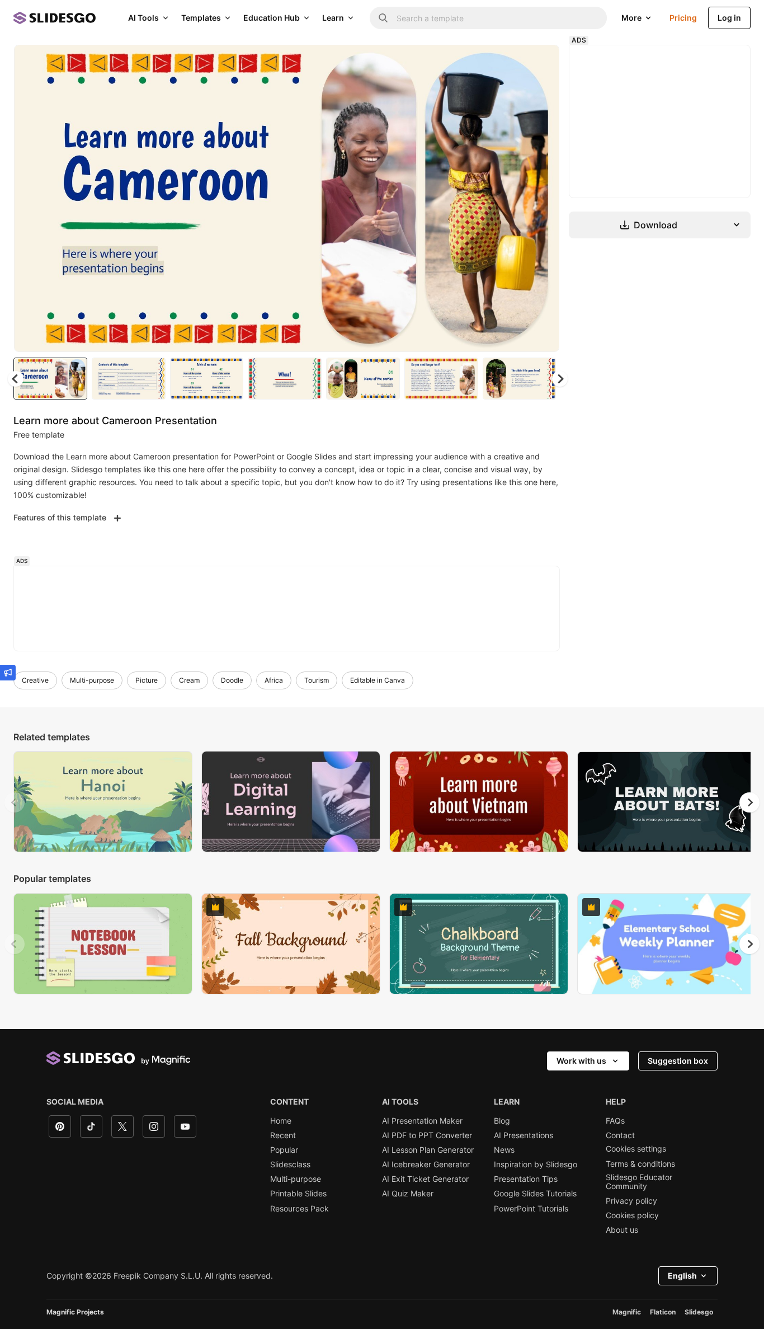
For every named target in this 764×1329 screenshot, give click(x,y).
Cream (189, 680)
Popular (284, 1149)
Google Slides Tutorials (535, 1193)
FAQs (615, 1120)
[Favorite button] (511, 62)
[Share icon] (540, 62)
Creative (35, 680)
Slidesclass (290, 1164)
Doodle (232, 680)
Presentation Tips (526, 1179)
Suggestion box (678, 1060)
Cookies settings (636, 1148)
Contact (620, 1135)
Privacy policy (631, 1200)
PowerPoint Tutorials (531, 1208)
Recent (283, 1135)
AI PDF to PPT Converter (427, 1135)
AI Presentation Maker (422, 1120)
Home (280, 1120)
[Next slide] (542, 199)
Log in (729, 17)
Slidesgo (699, 1312)
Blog (502, 1120)
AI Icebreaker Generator (426, 1164)
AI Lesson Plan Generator (428, 1149)
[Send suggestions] (8, 672)
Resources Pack (299, 1208)
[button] (560, 379)
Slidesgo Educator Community (639, 1182)
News (504, 1149)
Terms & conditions (640, 1163)
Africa (274, 680)
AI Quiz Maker (407, 1193)
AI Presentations (523, 1135)
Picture (146, 680)
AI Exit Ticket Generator (425, 1179)
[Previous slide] (14, 802)
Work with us (581, 1060)
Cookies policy (632, 1215)
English (682, 1275)
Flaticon (663, 1312)
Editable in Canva (377, 680)
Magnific (626, 1312)
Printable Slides (298, 1193)
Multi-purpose (92, 680)
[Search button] (383, 18)
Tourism (316, 680)
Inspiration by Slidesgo (535, 1164)
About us (622, 1229)
